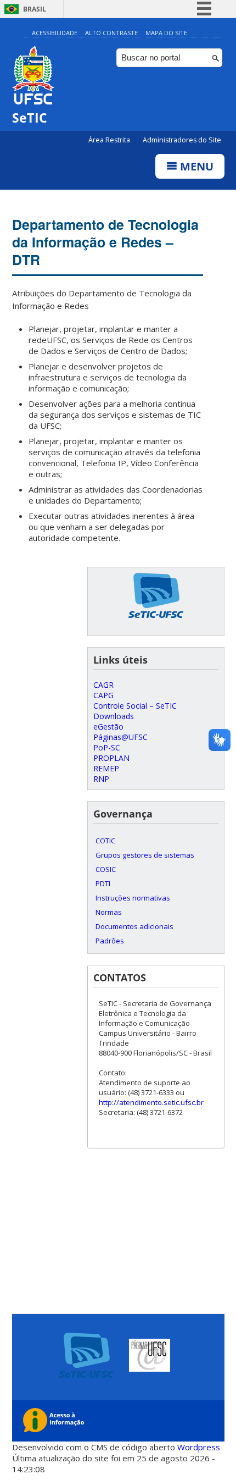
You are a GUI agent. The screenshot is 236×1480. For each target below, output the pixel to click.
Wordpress (198, 1447)
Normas (108, 912)
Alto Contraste (111, 33)
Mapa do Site (166, 33)
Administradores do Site (182, 140)
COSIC (105, 869)
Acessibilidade (54, 33)
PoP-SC (106, 747)
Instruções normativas (132, 898)
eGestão (108, 726)
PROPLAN (111, 758)
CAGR (103, 685)
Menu (195, 166)
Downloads (113, 716)
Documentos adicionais (134, 926)
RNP (101, 779)
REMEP (106, 768)
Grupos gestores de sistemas (144, 855)
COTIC (105, 841)
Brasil (34, 9)
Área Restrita (110, 140)
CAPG (103, 695)
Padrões (109, 941)
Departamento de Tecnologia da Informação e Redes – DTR (105, 241)
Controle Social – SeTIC (135, 705)
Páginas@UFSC (120, 737)
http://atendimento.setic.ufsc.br (151, 1102)
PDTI (102, 883)
